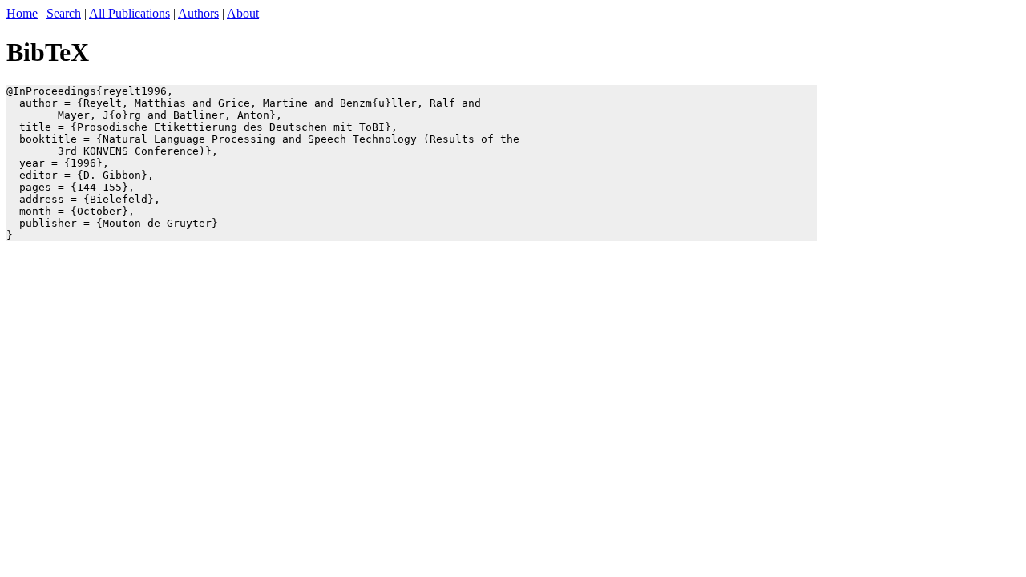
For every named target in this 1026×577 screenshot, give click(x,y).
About (243, 13)
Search (63, 13)
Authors (198, 13)
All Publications (129, 13)
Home (22, 13)
